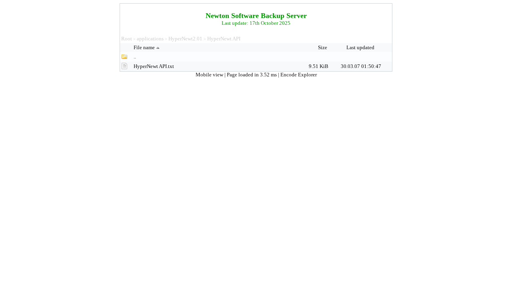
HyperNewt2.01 (185, 39)
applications (150, 39)
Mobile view (210, 75)
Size (323, 47)
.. (135, 57)
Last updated (361, 47)
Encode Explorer (298, 75)
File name (144, 47)
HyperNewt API (223, 39)
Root (126, 39)
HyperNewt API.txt (154, 66)
